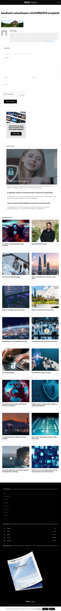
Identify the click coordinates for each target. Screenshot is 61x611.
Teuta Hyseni (4, 17)
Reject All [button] (52, 608)
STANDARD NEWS (6, 496)
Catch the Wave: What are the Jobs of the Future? (45, 341)
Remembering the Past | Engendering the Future (14, 341)
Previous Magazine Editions (23, 604)
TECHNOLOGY (6, 506)
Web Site (6, 84)
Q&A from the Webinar (8, 372)
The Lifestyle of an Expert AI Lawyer (41, 372)
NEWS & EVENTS (6, 509)
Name (6, 77)
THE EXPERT (5, 499)
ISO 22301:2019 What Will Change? (11, 277)
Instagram (31, 540)
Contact (5, 518)
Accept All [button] (45, 608)
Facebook (31, 528)
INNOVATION (6, 512)
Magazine (5, 515)
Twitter (31, 531)
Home (4, 493)
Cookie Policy (50, 604)
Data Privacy (43, 604)
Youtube (31, 537)
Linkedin (31, 534)
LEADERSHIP (5, 502)
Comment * (7, 57)
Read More (39, 609)
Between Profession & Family (39, 244)
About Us (14, 604)
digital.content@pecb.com (48, 41)
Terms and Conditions (35, 604)
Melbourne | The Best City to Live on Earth (43, 310)
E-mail (34, 77)
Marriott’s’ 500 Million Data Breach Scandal (13, 310)
